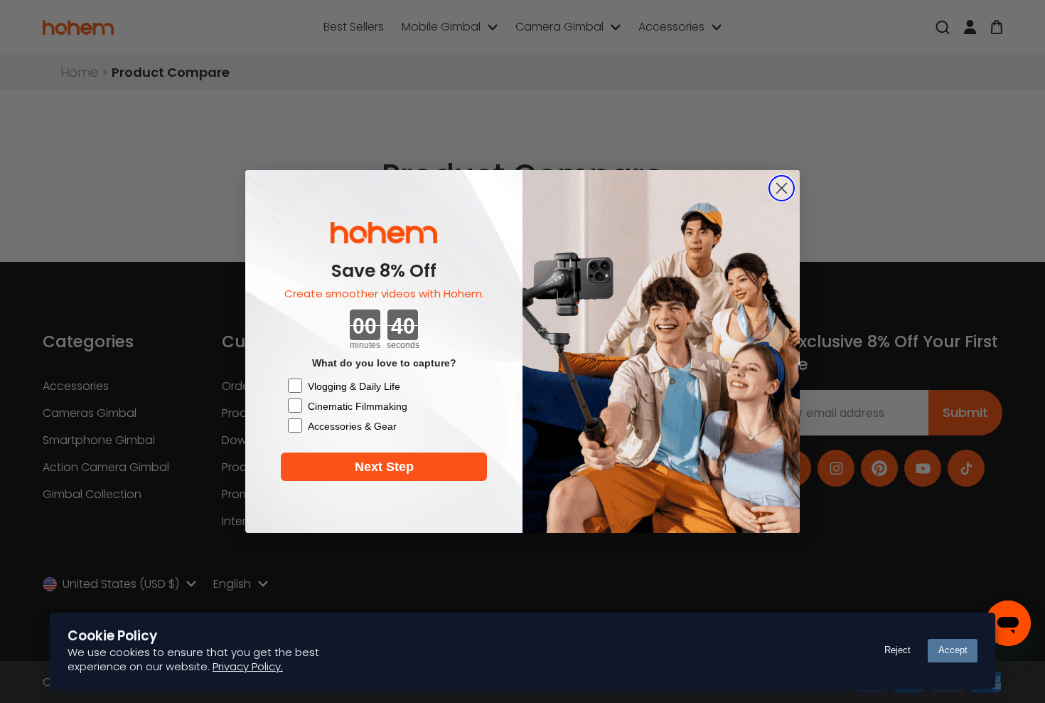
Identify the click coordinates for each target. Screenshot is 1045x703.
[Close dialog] (781, 188)
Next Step (384, 467)
